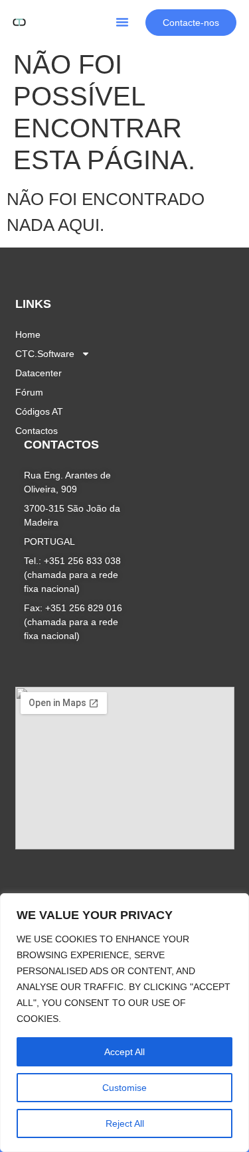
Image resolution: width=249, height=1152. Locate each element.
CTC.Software (44, 353)
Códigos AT (39, 411)
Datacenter (38, 373)
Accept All (124, 1051)
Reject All (125, 1123)
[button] (122, 22)
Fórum (29, 392)
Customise (124, 1087)
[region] (124, 1022)
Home (28, 334)
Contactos (36, 430)
